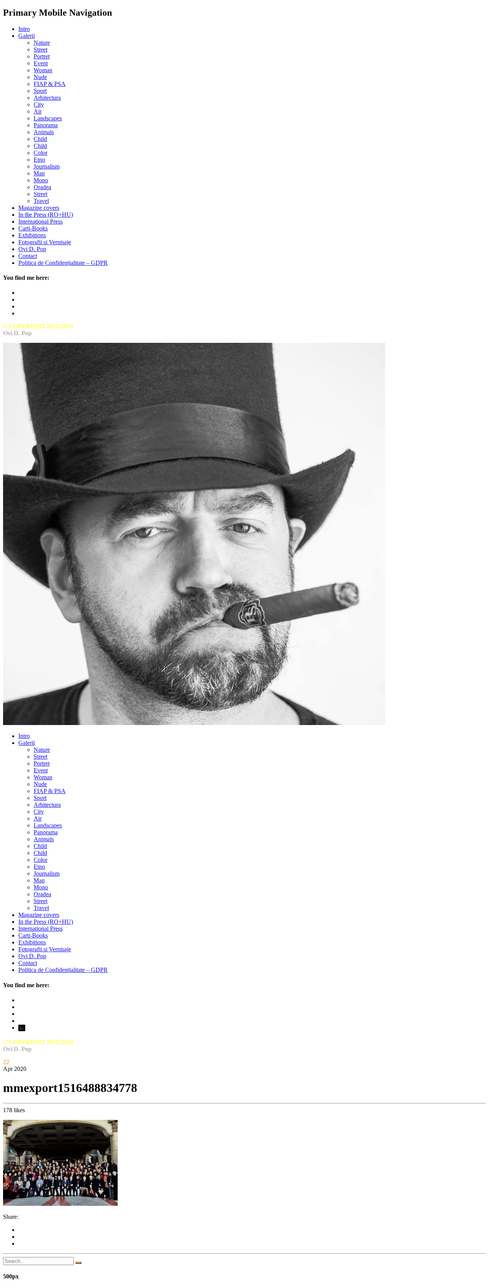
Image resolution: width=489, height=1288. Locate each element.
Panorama (46, 125)
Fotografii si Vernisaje (44, 242)
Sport (40, 91)
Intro (24, 29)
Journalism (47, 166)
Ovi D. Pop (32, 249)
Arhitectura (47, 97)
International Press (40, 221)
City (39, 104)
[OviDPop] (194, 723)
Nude (40, 77)
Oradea (42, 187)
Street (40, 49)
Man (39, 173)
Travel (41, 201)
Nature (42, 42)
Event (41, 63)
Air (38, 111)
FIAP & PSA (50, 84)
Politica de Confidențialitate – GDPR (63, 263)
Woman (43, 70)
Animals (44, 132)
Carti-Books (33, 228)
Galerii (26, 35)
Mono (41, 180)
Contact (27, 256)
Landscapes (48, 118)
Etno (39, 159)
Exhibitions (32, 235)
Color (40, 152)
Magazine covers (38, 207)
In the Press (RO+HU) (45, 214)
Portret (42, 56)
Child (40, 139)
